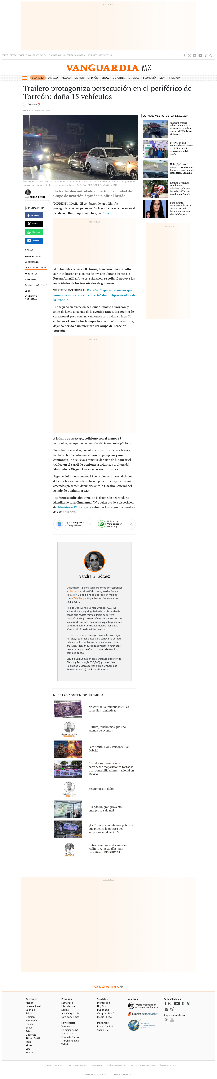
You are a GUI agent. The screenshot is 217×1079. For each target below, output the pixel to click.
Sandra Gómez (36, 197)
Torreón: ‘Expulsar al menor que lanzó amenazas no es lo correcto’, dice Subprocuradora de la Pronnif (94, 295)
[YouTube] (200, 55)
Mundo (79, 77)
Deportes (119, 77)
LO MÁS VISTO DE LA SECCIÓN (165, 115)
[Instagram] (194, 55)
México (66, 77)
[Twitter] (189, 55)
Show (105, 77)
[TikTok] (205, 55)
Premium (174, 77)
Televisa (78, 598)
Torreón (31, 279)
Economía (149, 77)
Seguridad (32, 262)
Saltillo (53, 77)
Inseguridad (33, 256)
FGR (28, 291)
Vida (162, 77)
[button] (24, 78)
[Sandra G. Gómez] (94, 561)
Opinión (93, 77)
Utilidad (134, 77)
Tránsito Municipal (31, 297)
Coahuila (38, 77)
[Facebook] (184, 55)
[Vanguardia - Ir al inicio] (108, 67)
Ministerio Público (71, 507)
